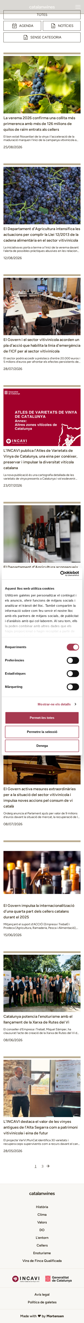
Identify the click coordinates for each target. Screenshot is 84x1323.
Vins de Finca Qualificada (42, 1261)
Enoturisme (42, 1253)
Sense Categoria (45, 37)
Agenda (26, 26)
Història (42, 1207)
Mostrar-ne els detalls (54, 704)
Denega (42, 745)
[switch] (73, 660)
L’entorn (42, 1238)
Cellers (42, 1245)
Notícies (65, 26)
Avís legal (42, 1294)
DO (42, 1230)
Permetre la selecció (42, 732)
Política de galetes (42, 1302)
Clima (42, 1215)
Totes (42, 15)
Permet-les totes (42, 718)
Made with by (42, 1316)
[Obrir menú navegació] (78, 7)
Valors (42, 1222)
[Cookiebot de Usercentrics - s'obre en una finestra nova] (60, 573)
